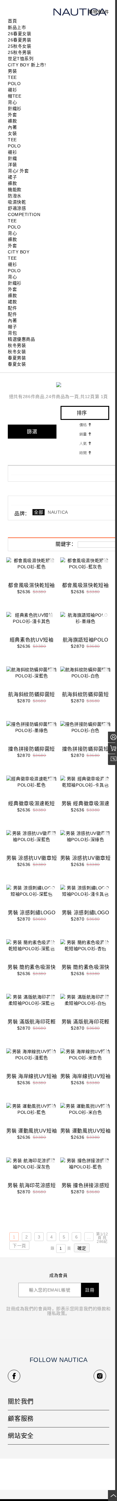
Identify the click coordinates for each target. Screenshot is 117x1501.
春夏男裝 (17, 357)
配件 (12, 307)
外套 (12, 114)
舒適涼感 (17, 208)
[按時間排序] (85, 452)
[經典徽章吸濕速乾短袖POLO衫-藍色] (31, 788)
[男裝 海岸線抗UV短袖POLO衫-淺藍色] (31, 1060)
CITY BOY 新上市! (27, 64)
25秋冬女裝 (19, 46)
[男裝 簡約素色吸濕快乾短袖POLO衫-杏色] (85, 951)
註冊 (90, 1289)
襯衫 (12, 89)
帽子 (12, 326)
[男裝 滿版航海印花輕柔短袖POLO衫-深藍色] (31, 1006)
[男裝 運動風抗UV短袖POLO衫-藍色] (31, 1115)
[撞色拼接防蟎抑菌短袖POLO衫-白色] (85, 733)
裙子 (12, 177)
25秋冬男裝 (19, 52)
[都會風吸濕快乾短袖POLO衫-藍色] (31, 569)
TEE (12, 77)
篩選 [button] (32, 431)
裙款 (12, 301)
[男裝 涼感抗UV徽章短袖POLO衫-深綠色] (85, 842)
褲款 (12, 120)
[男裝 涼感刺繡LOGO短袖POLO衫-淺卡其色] (85, 897)
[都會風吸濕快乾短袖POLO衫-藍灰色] (85, 569)
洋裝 (12, 164)
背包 (12, 332)
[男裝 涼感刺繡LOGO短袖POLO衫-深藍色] (31, 897)
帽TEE (14, 96)
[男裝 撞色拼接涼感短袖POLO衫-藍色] (85, 1169)
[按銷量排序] (85, 433)
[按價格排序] (85, 424)
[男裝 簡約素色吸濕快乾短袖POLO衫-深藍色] (31, 951)
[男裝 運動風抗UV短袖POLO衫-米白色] (85, 1115)
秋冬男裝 (17, 345)
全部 (38, 512)
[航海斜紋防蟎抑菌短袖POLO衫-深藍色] (31, 678)
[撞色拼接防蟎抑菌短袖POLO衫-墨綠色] (31, 733)
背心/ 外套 (18, 170)
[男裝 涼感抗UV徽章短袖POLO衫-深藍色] (31, 842)
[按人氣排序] (85, 442)
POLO (14, 83)
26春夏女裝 (19, 33)
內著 (12, 127)
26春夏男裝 (19, 39)
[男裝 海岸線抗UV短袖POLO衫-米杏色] (85, 1060)
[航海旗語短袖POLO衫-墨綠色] (85, 624)
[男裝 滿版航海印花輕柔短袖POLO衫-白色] (85, 1006)
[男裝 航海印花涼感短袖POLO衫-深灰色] (31, 1169)
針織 (12, 158)
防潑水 (15, 195)
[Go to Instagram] (100, 1376)
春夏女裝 (17, 364)
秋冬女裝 (17, 351)
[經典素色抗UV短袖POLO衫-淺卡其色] (31, 624)
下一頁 (19, 1245)
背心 (12, 102)
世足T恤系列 (20, 58)
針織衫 (15, 108)
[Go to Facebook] (14, 1376)
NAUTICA (58, 512)
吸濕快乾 (17, 202)
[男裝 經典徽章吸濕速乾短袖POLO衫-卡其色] (85, 788)
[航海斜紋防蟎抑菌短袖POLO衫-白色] (85, 678)
